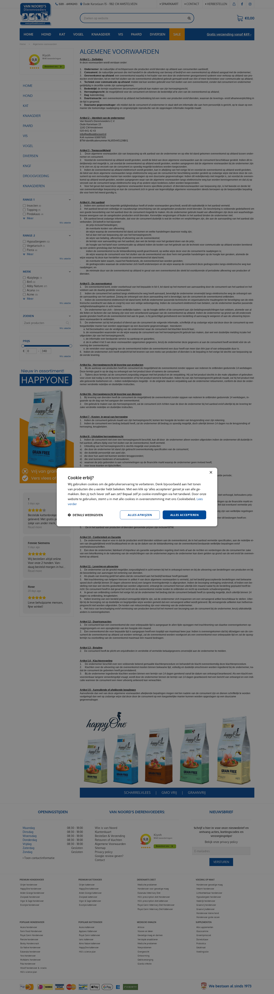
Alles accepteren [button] (184, 515)
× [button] (210, 472)
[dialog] (137, 497)
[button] (85, 515)
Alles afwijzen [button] (140, 515)
